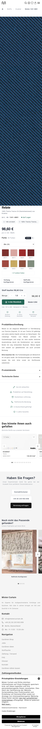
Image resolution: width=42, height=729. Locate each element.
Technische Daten (10, 376)
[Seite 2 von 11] (13, 462)
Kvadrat (18, 9)
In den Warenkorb (14, 302)
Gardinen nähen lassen (11, 668)
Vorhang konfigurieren (9, 281)
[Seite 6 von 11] (21, 462)
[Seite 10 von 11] (28, 462)
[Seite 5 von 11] (19, 462)
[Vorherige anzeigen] (4, 446)
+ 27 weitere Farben (18, 273)
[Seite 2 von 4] (20, 583)
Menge (21, 296)
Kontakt (5, 665)
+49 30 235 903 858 (21, 499)
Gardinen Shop (8, 639)
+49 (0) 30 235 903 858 (14, 622)
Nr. (32, 238)
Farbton (28, 238)
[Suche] (25, 2)
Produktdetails (9, 370)
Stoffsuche (6, 650)
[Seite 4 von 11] (17, 462)
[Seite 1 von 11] (12, 462)
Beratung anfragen (21, 505)
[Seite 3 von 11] (15, 462)
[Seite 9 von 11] (26, 462)
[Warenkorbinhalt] (35, 2)
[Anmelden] (28, 2)
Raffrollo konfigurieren (29, 281)
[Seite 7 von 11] (22, 462)
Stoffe (9, 9)
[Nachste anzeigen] (37, 446)
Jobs (4, 643)
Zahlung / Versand (9, 654)
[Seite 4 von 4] (23, 583)
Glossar (5, 661)
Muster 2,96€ (32, 302)
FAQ (3, 657)
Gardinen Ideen (8, 647)
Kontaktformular (21, 492)
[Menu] (38, 2)
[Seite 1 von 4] (18, 583)
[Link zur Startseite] (13, 2)
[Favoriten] (32, 2)
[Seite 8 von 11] (24, 462)
